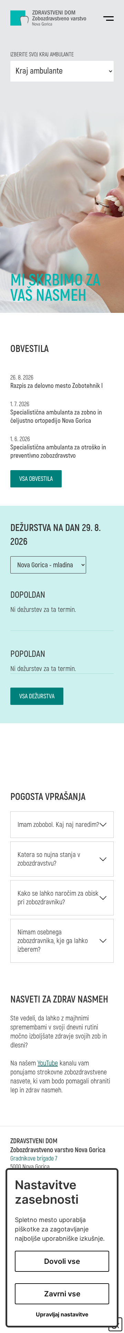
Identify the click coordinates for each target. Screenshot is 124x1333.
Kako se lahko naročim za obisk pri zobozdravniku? (58, 897)
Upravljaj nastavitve (62, 1314)
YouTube (48, 1063)
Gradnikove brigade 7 (33, 1159)
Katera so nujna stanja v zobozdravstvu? (49, 859)
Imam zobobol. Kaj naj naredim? (58, 824)
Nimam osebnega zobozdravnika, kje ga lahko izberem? (53, 941)
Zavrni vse (62, 1293)
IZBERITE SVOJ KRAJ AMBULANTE (42, 54)
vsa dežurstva (36, 696)
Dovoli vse (62, 1261)
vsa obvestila (36, 479)
